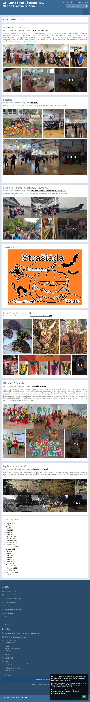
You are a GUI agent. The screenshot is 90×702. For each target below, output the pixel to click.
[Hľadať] (87, 6)
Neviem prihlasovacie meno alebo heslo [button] (45, 684)
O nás (7, 617)
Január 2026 (10, 538)
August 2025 (10, 549)
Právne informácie (11, 602)
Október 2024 (11, 570)
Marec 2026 (10, 534)
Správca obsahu (10, 591)
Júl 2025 (9, 551)
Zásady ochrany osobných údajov (16, 606)
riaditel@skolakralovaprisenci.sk (16, 637)
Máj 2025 (9, 555)
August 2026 (10, 524)
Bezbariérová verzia (10, 697)
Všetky (8, 574)
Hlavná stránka (9, 20)
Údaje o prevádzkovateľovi (14, 609)
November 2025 (12, 543)
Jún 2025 (9, 553)
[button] (71, 2)
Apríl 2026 (9, 532)
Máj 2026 (9, 530)
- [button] (68, 2)
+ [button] (64, 2)
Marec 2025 (10, 559)
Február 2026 (11, 536)
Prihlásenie (83, 2)
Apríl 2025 (9, 557)
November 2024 (12, 568)
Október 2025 (11, 545)
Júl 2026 (9, 526)
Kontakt (7, 620)
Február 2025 (11, 562)
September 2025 (12, 547)
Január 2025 (10, 564)
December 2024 (11, 566)
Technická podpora (11, 595)
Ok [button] (84, 697)
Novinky (21, 20)
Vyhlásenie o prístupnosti (13, 598)
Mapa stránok (9, 613)
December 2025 (11, 540)
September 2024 (12, 572)
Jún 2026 (9, 528)
